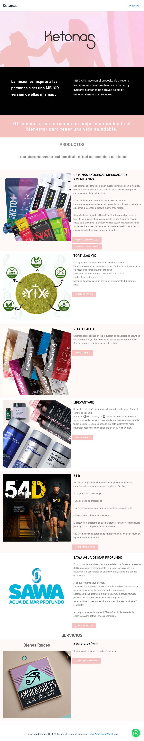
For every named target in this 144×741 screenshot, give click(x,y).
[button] (136, 733)
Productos (133, 5)
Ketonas (10, 5)
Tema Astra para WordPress (103, 734)
